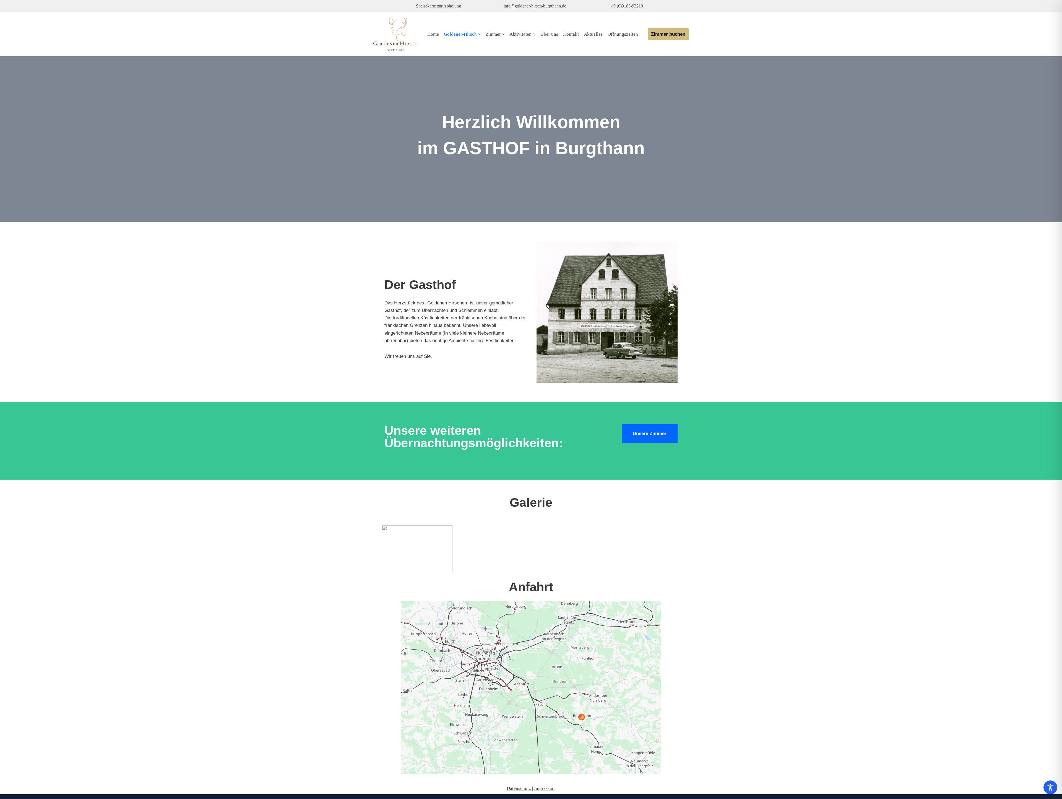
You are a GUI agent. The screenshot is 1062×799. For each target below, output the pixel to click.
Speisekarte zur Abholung (438, 6)
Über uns (549, 34)
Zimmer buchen (668, 34)
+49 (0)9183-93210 (626, 6)
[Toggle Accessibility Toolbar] (1050, 787)
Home (433, 34)
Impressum (545, 788)
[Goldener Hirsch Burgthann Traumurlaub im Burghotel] (395, 34)
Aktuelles (593, 34)
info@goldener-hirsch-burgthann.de (535, 6)
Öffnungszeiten (623, 34)
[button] (479, 34)
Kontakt (571, 34)
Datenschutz (519, 788)
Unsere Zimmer (650, 433)
